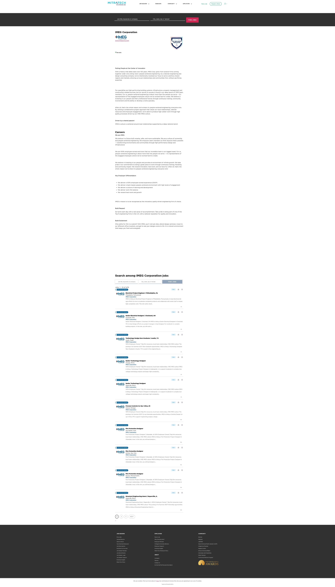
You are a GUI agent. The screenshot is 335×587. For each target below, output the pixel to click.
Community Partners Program (205, 557)
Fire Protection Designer (134, 428)
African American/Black (204, 550)
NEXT (132, 516)
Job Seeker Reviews (122, 550)
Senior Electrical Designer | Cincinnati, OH (141, 315)
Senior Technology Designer (136, 361)
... (115, 520)
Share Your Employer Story (161, 550)
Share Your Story (121, 562)
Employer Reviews (159, 541)
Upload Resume (121, 539)
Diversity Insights (121, 559)
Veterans (200, 539)
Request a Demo (215, 3)
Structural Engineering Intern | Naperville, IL (141, 496)
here (157, 581)
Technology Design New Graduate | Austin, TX (142, 338)
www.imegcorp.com (122, 40)
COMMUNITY (171, 3)
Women (200, 537)
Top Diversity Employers (123, 543)
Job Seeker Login (121, 555)
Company (157, 558)
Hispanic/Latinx (202, 548)
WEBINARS (158, 3)
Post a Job (204, 3)
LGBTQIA (200, 541)
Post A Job (157, 537)
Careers (156, 560)
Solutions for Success (122, 548)
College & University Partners (162, 543)
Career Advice (120, 541)
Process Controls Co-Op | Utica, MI (138, 406)
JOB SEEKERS (143, 3)
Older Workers (202, 555)
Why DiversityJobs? (159, 539)
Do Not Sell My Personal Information (164, 565)
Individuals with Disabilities (204, 553)
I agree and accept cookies (167, 584)
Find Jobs (119, 537)
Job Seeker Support (122, 557)
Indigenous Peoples (203, 546)
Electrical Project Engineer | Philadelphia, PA (142, 293)
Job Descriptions (121, 546)
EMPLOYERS (186, 3)
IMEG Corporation (131, 296)
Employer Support (159, 546)
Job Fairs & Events (121, 553)
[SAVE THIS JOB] (182, 289)
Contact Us (157, 562)
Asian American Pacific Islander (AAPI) (207, 543)
